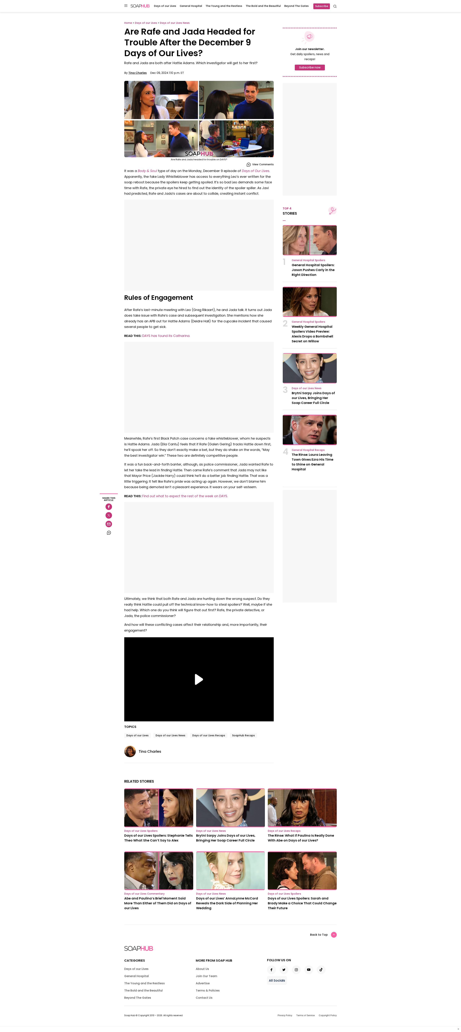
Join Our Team (206, 976)
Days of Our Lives (255, 171)
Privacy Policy (285, 1015)
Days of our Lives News (170, 735)
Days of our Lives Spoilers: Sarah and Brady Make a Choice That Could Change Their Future (302, 903)
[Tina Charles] (131, 751)
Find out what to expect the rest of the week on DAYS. (185, 496)
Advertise (203, 983)
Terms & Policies (208, 990)
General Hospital (191, 6)
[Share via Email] (109, 524)
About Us (202, 969)
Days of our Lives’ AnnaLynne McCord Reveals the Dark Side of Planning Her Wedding (227, 903)
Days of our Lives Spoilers (141, 831)
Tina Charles (137, 73)
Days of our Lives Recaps (208, 735)
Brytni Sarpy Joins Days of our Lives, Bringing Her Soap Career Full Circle (313, 398)
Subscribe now (310, 67)
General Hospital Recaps (308, 450)
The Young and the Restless (224, 6)
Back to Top (319, 935)
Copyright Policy (328, 1015)
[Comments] (109, 532)
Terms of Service (305, 1015)
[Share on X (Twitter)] (109, 515)
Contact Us (204, 998)
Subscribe (321, 6)
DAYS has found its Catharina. (166, 335)
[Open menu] (125, 6)
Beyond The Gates (296, 6)
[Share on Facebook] (109, 506)
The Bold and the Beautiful (263, 6)
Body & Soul (147, 171)
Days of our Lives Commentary (144, 894)
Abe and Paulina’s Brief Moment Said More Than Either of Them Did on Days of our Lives (157, 903)
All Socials (277, 980)
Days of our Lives (165, 6)
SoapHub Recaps (243, 735)
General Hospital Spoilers (308, 260)
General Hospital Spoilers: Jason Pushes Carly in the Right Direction (313, 270)
